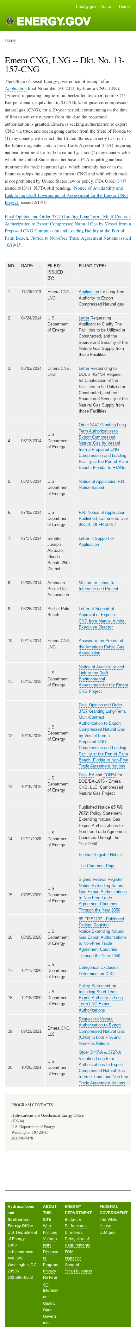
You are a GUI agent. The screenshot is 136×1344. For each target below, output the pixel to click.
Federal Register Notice (100, 854)
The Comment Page (97, 865)
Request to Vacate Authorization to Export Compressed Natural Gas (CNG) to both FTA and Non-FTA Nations (102, 1031)
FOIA (69, 1252)
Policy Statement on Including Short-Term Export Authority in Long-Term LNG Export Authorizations (101, 998)
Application (16, 88)
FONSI (109, 775)
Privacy (49, 1271)
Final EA (86, 775)
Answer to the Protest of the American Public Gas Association (101, 646)
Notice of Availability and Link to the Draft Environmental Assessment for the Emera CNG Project (103, 679)
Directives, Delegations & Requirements (77, 1239)
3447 (121, 181)
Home (124, 6)
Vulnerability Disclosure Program (51, 1252)
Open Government (49, 1316)
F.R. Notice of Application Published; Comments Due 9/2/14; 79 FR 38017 (103, 518)
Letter (84, 318)
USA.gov (107, 1232)
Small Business (78, 1271)
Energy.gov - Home (93, 6)
